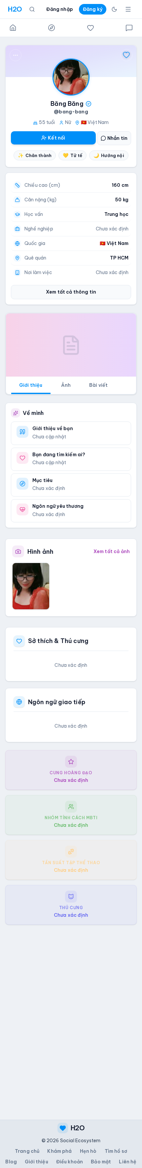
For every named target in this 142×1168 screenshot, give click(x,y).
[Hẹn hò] (90, 27)
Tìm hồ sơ (116, 1151)
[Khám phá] (51, 27)
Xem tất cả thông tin (71, 292)
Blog (11, 1162)
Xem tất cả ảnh (111, 551)
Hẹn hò (88, 1151)
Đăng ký (92, 9)
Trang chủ (27, 1151)
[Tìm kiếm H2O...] (32, 9)
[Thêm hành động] (15, 55)
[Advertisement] (71, 1017)
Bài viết (98, 385)
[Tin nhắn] (129, 27)
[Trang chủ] (12, 27)
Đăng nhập (59, 9)
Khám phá (59, 1151)
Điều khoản (69, 1162)
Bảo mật (101, 1162)
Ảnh (66, 385)
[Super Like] (126, 55)
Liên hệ (127, 1162)
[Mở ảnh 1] (31, 586)
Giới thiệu (31, 385)
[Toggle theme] (114, 9)
